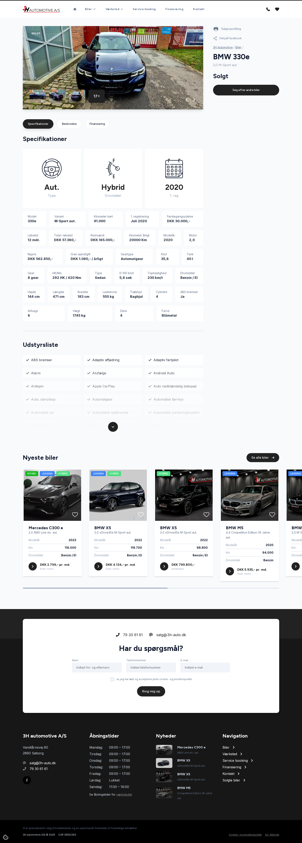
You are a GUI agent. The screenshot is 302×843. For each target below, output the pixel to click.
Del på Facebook (231, 38)
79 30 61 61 (132, 635)
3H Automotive (223, 47)
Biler (238, 47)
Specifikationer (38, 124)
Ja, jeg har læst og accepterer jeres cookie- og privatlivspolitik (154, 679)
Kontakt (198, 9)
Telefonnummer (136, 660)
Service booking (144, 9)
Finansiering (174, 9)
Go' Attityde (272, 834)
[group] (113, 67)
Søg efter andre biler (246, 90)
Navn (75, 660)
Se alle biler (260, 457)
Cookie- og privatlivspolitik (245, 834)
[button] (187, 100)
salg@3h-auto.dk (170, 635)
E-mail (184, 660)
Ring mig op (151, 691)
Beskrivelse (69, 124)
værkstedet (124, 794)
